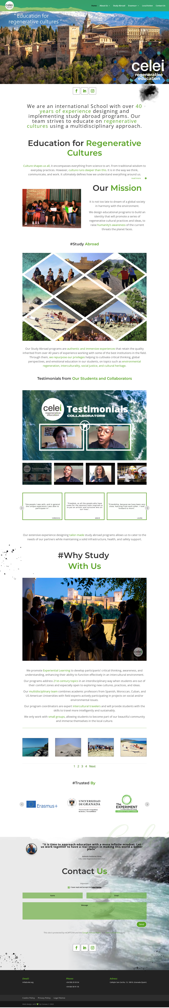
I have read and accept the (85, 887)
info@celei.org (27, 982)
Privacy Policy (44, 998)
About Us (104, 6)
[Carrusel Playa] (35, 756)
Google (85, 932)
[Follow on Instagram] (92, 90)
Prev (22, 508)
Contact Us (160, 6)
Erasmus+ (132, 6)
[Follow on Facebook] (76, 90)
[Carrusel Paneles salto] (101, 756)
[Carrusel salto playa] (133, 756)
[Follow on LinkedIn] (84, 90)
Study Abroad (119, 6)
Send (141, 924)
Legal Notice (96, 887)
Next (147, 508)
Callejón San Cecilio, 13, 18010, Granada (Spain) (128, 982)
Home (94, 6)
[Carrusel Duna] (68, 756)
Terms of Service (112, 932)
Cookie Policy (28, 998)
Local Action (147, 6)
